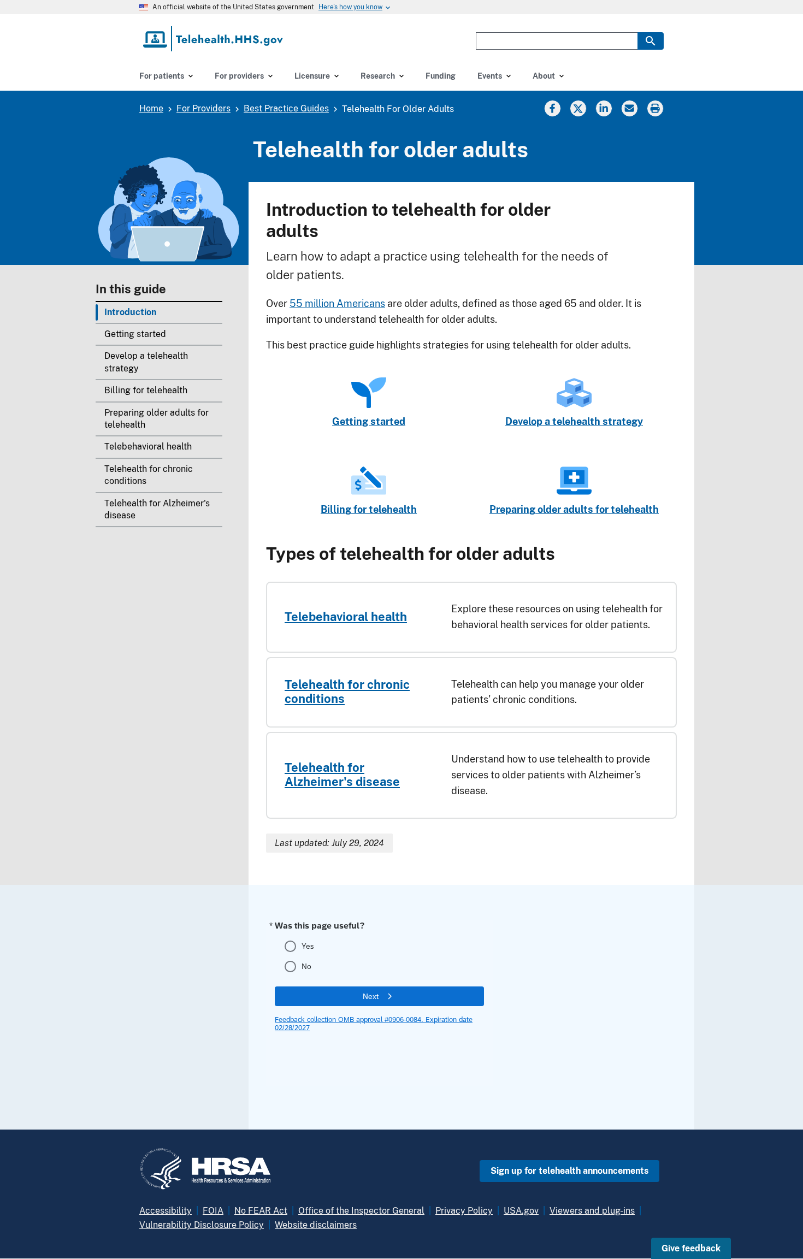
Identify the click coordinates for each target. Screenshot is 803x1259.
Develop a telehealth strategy (146, 362)
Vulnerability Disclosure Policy (201, 1225)
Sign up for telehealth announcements (569, 1171)
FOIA (213, 1210)
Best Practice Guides (286, 108)
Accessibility (165, 1210)
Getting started (135, 334)
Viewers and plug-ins (592, 1210)
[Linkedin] (603, 108)
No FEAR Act (260, 1210)
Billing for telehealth (145, 390)
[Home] (213, 39)
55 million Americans (337, 303)
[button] (691, 1248)
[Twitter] (578, 108)
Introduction (130, 312)
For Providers (203, 108)
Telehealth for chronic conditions (148, 475)
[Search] (650, 41)
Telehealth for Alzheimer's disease (157, 509)
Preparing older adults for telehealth (156, 418)
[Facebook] (552, 108)
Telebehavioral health (148, 446)
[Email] (629, 108)
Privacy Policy (464, 1210)
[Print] (656, 108)
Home (151, 108)
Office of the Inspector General (361, 1210)
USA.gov (521, 1210)
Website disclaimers (316, 1225)
